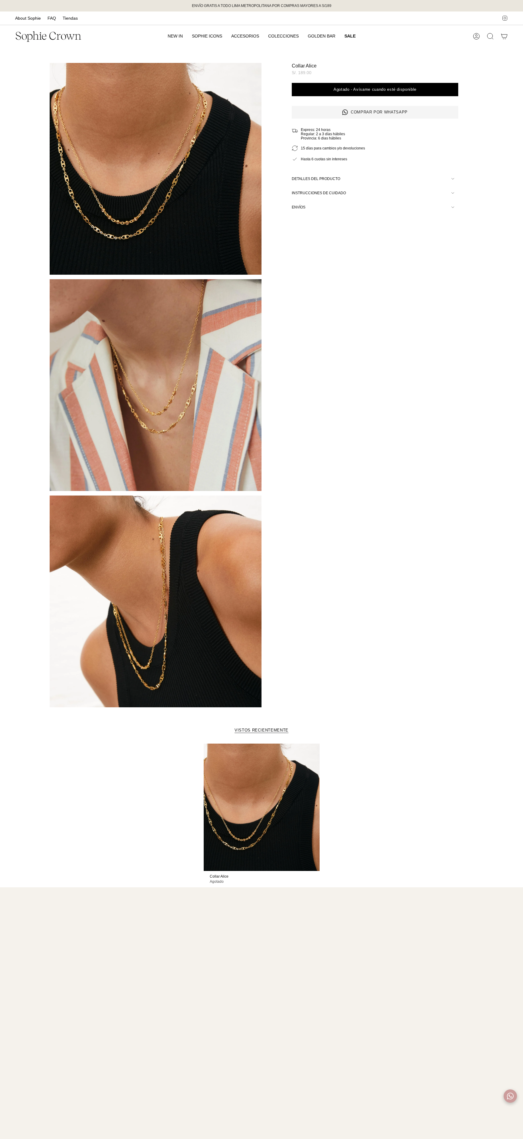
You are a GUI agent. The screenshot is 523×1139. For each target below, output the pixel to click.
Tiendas (70, 18)
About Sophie (28, 18)
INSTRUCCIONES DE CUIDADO (319, 193)
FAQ (52, 18)
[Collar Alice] (262, 807)
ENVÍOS (298, 207)
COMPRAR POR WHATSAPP (379, 112)
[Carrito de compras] (504, 36)
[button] (245, 36)
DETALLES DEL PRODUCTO (316, 179)
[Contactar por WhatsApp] (510, 1096)
